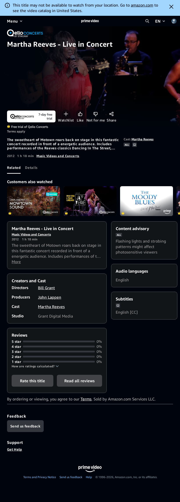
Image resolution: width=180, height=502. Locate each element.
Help (89, 477)
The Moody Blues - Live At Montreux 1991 (146, 201)
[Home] (90, 21)
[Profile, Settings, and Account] (173, 21)
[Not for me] (95, 114)
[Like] (80, 114)
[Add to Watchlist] (66, 114)
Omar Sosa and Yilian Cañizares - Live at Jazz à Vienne (89, 201)
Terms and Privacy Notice (39, 477)
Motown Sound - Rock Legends (33, 201)
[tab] (14, 168)
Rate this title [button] (32, 380)
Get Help (14, 449)
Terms (86, 399)
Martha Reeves (142, 139)
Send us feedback (70, 477)
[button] (35, 366)
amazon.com (142, 5)
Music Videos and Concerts (57, 156)
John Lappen (49, 297)
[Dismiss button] (171, 6)
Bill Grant (46, 287)
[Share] (111, 114)
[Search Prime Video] (147, 21)
